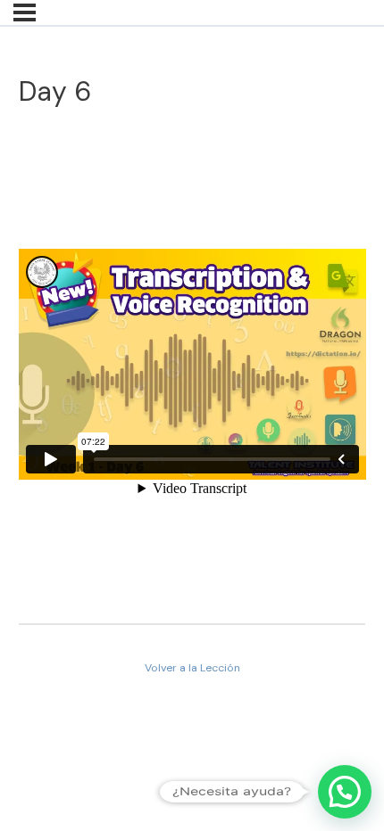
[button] (344, 792)
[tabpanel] (192, 368)
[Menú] (24, 12)
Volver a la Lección (192, 668)
